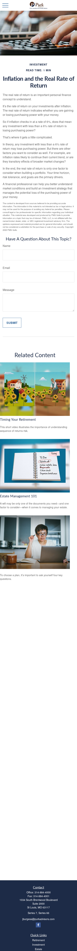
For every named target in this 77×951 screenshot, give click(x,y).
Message (8, 290)
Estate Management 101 (18, 496)
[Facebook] (38, 925)
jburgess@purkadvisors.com (38, 919)
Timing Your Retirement (18, 419)
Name (6, 246)
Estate (38, 949)
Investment (38, 944)
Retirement (38, 940)
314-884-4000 (43, 892)
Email (6, 268)
